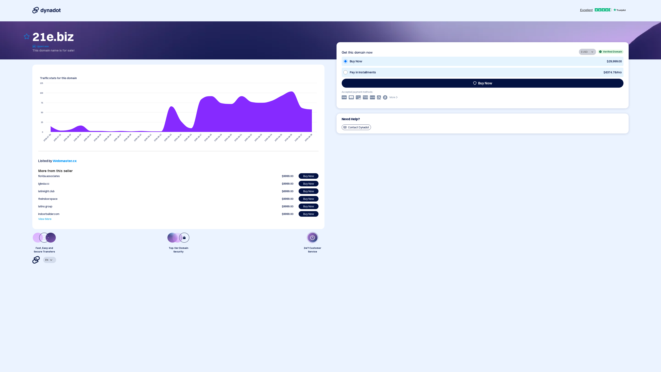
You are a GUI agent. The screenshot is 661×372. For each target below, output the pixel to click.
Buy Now (485, 83)
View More (44, 219)
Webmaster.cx (65, 161)
